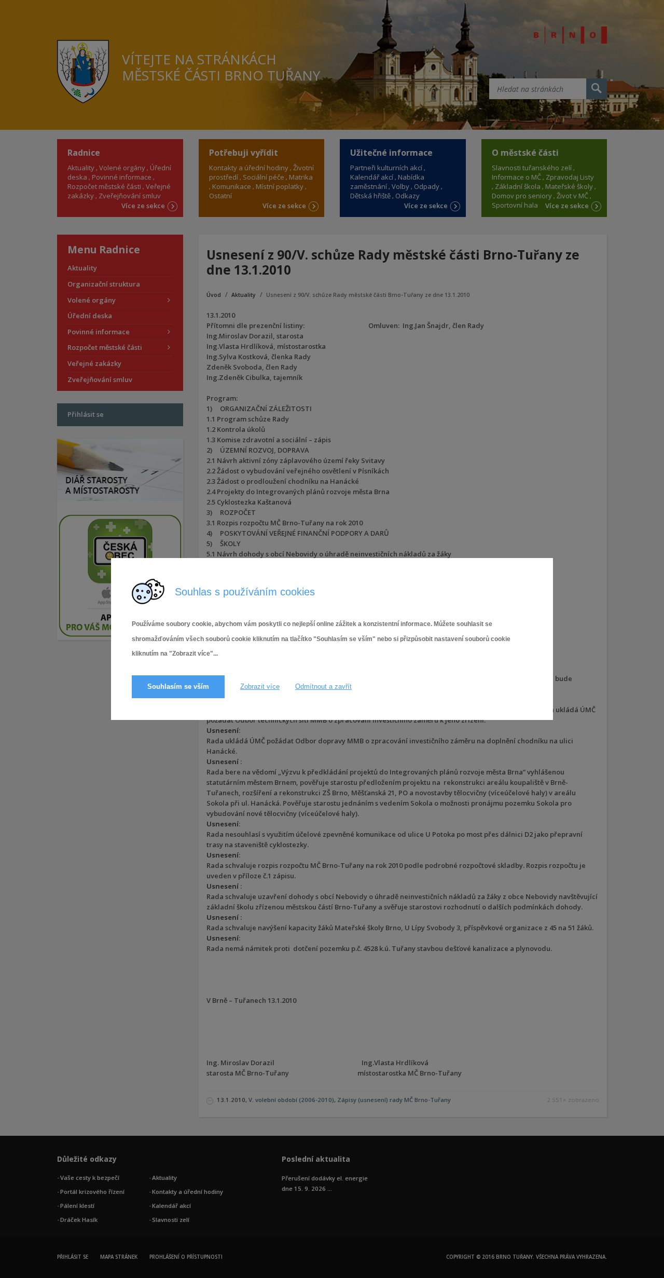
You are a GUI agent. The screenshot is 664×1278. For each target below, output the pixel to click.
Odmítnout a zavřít (323, 686)
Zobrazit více (260, 686)
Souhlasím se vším (178, 686)
